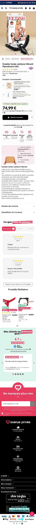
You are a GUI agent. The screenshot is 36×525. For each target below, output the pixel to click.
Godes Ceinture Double (28, 59)
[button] (26, 8)
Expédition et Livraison (12, 212)
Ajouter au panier (17, 117)
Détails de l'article (10, 206)
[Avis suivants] (33, 363)
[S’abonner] (32, 403)
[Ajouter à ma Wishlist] (31, 117)
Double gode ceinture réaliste (23, 316)
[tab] (18, 206)
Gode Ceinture (15, 59)
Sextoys (8, 59)
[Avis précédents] (2, 363)
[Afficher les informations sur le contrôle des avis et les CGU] (30, 349)
